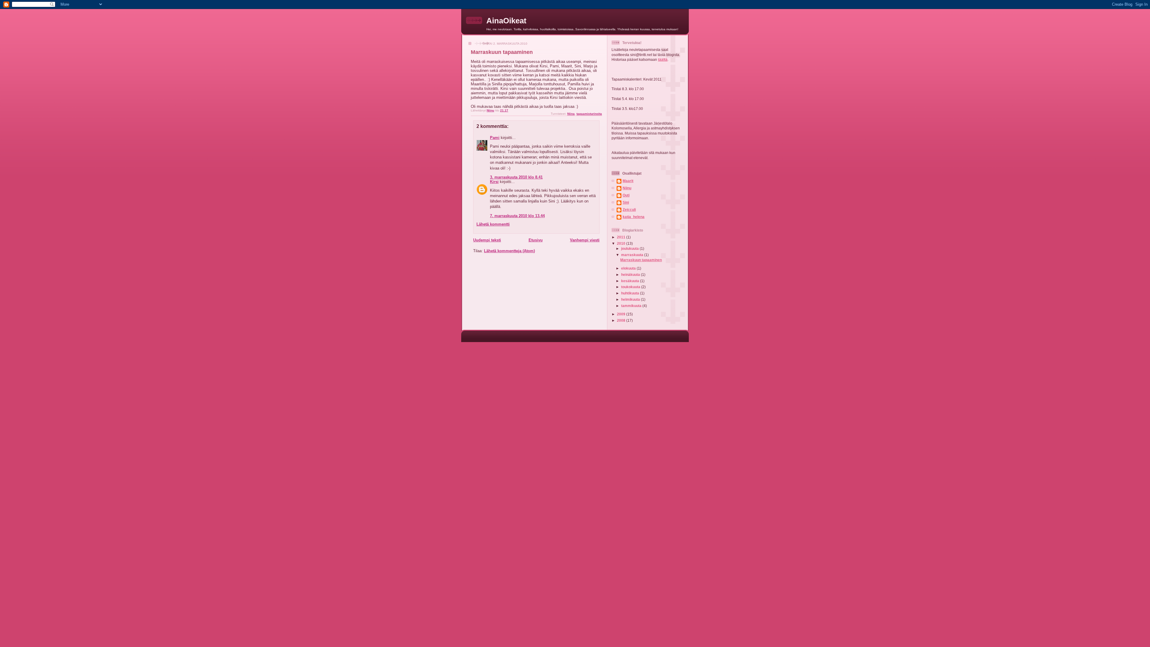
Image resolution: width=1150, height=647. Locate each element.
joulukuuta (630, 248)
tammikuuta (631, 306)
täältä (663, 59)
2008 (621, 320)
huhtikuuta (630, 293)
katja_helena (633, 217)
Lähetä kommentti (493, 224)
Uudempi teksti (487, 240)
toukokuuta (631, 287)
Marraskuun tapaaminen (641, 260)
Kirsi (494, 181)
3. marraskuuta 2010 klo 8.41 (516, 177)
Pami (495, 137)
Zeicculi (629, 209)
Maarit (628, 181)
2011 (621, 237)
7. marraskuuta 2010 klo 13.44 (517, 216)
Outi (626, 195)
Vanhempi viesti (585, 240)
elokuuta (629, 268)
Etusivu (536, 240)
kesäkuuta (630, 281)
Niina (571, 113)
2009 (621, 314)
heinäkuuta (631, 274)
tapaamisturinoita (589, 113)
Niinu (627, 188)
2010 (621, 243)
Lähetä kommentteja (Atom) (509, 251)
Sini (626, 202)
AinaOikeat (506, 20)
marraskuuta (632, 255)
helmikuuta (631, 299)
